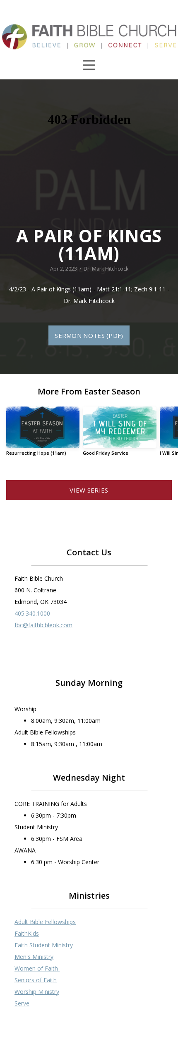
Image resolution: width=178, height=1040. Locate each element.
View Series (89, 490)
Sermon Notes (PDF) (89, 335)
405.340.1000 (32, 613)
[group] (42, 434)
